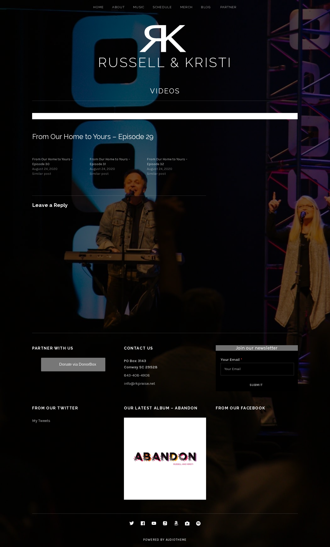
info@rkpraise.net (139, 383)
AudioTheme (176, 539)
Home (98, 7)
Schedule (162, 7)
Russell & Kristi (165, 62)
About (118, 7)
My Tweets (41, 420)
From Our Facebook (240, 408)
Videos (165, 91)
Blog (206, 7)
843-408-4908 (137, 375)
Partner (228, 7)
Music (138, 7)
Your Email (231, 359)
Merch (186, 7)
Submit (256, 385)
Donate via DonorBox (77, 364)
